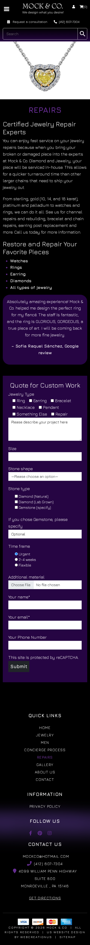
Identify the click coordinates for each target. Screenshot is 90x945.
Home (45, 728)
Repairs (45, 757)
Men (45, 742)
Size (12, 448)
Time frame (19, 546)
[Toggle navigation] (7, 8)
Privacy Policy (45, 806)
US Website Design (66, 932)
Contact (45, 779)
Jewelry (45, 735)
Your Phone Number (27, 637)
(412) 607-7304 (69, 22)
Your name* (19, 597)
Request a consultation (29, 22)
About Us (45, 772)
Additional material (26, 577)
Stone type (19, 488)
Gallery (45, 765)
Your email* (19, 617)
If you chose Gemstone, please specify (38, 523)
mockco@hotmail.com (46, 856)
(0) (85, 7)
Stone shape (20, 468)
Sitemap (67, 937)
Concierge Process (45, 750)
